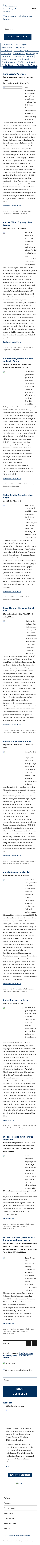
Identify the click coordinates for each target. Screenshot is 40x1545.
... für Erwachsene (25, 211)
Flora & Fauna (6, 53)
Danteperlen (15, 213)
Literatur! (30, 56)
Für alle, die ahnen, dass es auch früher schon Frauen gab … (19, 1238)
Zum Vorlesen (32, 65)
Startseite (7, 1498)
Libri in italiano (9, 1518)
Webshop (7, 1503)
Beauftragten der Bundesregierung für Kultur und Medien (18, 1355)
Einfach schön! (23, 50)
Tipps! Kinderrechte (8, 62)
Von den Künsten (7, 65)
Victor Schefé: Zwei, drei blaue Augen (18, 496)
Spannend (13, 59)
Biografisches (20, 47)
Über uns (7, 1528)
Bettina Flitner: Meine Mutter (17, 741)
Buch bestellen (17, 36)
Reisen (4, 59)
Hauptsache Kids (10, 1523)
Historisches (19, 53)
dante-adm (6, 211)
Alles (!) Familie (7, 47)
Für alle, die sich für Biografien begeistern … (18, 1138)
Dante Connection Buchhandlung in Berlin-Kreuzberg (18, 1541)
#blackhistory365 (21, 44)
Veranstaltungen (9, 1508)
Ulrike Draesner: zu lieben (15, 999)
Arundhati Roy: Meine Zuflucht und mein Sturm (18, 360)
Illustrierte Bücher (32, 53)
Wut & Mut (20, 65)
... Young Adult (7, 44)
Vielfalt (20, 62)
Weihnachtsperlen (8, 1228)
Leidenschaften (19, 56)
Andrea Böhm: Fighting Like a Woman (17, 223)
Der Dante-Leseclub (8, 50)
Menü (34, 9)
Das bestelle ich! (8, 1120)
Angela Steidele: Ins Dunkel (16, 872)
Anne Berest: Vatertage (14, 73)
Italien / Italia (6, 56)
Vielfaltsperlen (31, 62)
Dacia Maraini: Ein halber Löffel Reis (18, 609)
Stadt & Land (24, 59)
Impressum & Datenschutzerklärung (19, 1535)
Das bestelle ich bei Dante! (12, 724)
